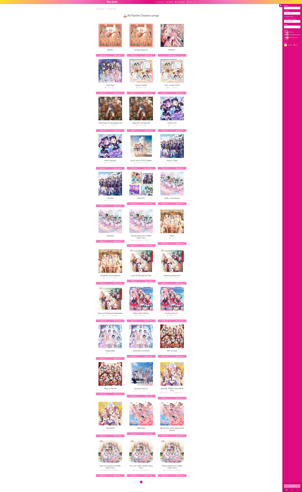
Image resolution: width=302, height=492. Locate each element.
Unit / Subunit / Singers (290, 19)
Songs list (112, 9)
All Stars (291, 32)
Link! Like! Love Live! (291, 38)
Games (286, 30)
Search (286, 6)
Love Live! (100, 9)
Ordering (286, 11)
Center (286, 24)
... (136, 482)
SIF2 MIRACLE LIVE (294, 35)
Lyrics (285, 42)
